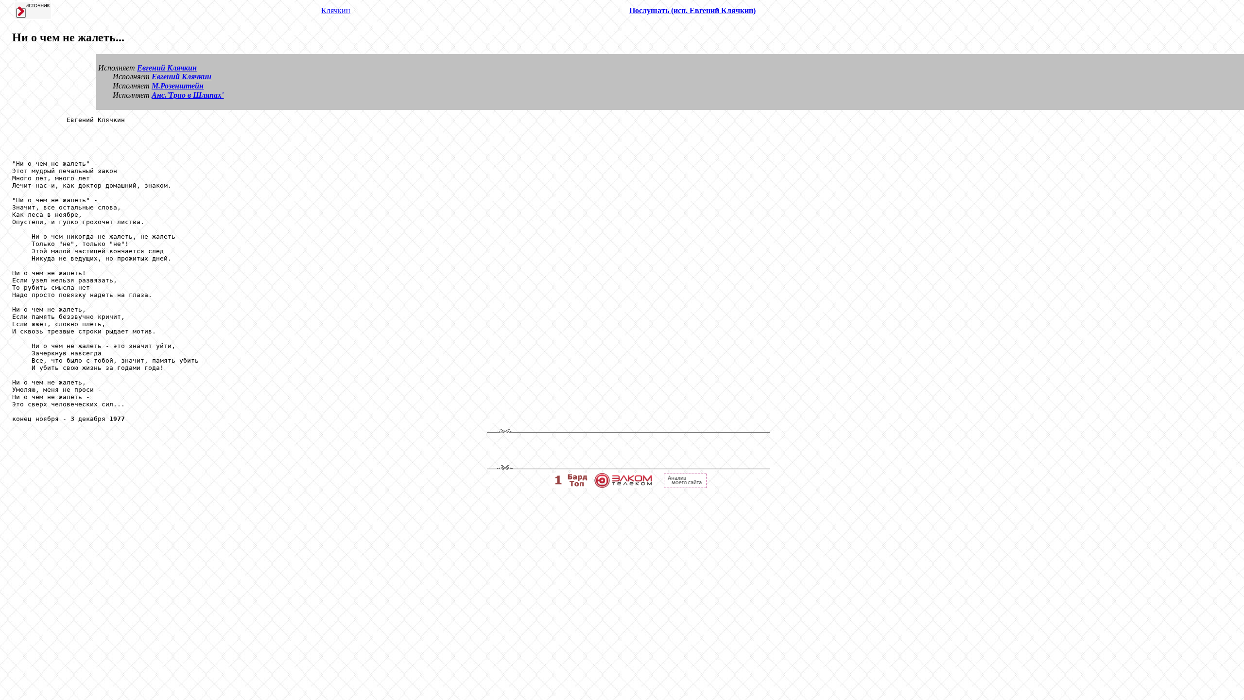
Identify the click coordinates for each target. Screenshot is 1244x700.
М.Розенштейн (178, 86)
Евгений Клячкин (167, 68)
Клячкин (335, 10)
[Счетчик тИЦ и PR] (685, 485)
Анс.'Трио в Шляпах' (188, 95)
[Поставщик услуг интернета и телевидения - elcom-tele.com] (623, 485)
